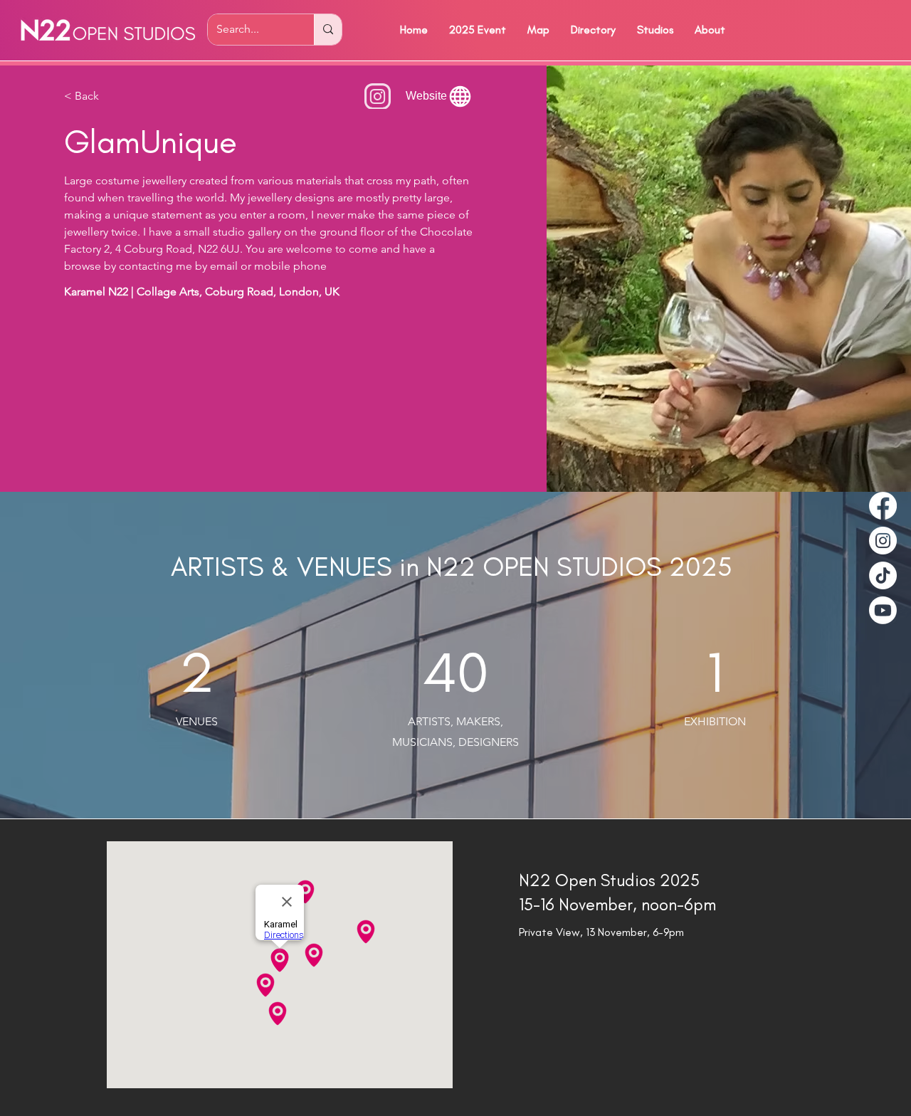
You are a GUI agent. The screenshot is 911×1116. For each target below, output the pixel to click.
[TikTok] (883, 575)
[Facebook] (883, 506)
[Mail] (377, 96)
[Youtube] (883, 610)
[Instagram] (883, 540)
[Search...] (328, 29)
